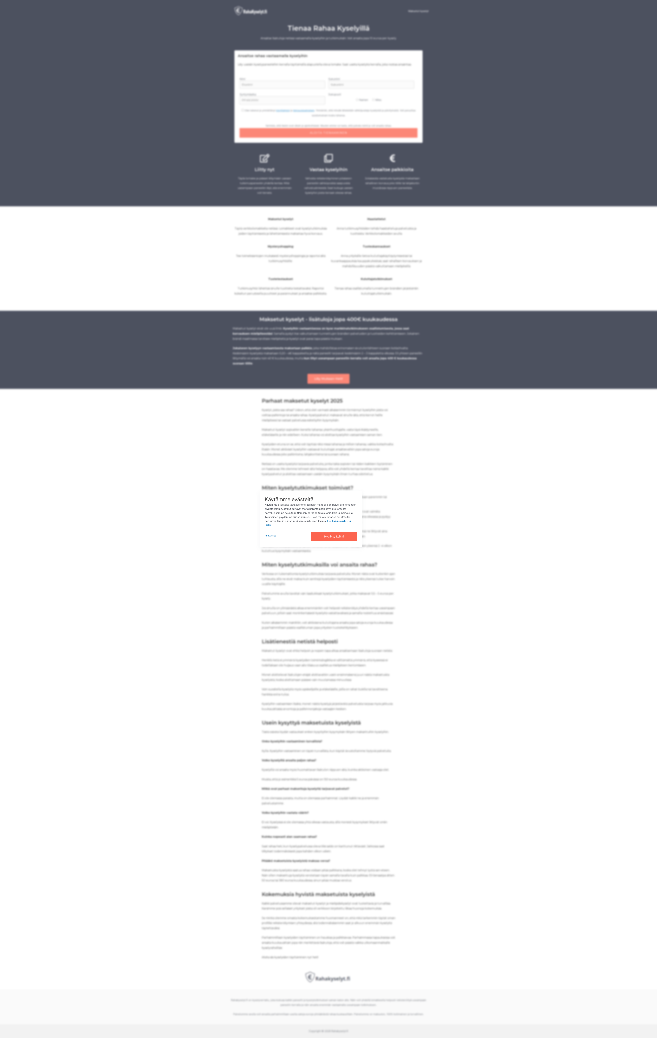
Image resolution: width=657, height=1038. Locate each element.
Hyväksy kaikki (334, 536)
